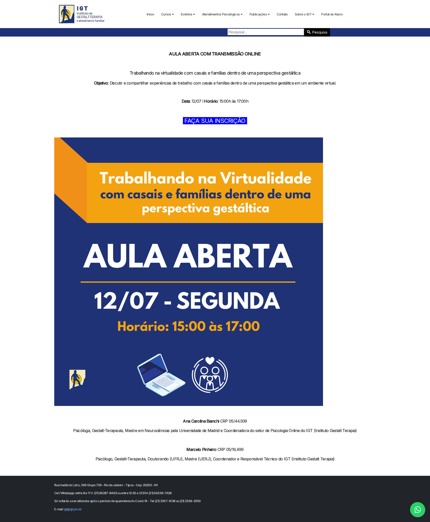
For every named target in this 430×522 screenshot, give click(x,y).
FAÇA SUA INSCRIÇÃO (215, 120)
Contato (282, 14)
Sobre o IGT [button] (303, 14)
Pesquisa (319, 32)
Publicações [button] (258, 14)
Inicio (150, 14)
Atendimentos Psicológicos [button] (221, 14)
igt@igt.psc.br (72, 509)
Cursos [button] (166, 14)
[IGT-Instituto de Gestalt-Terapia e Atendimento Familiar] (82, 13)
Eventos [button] (186, 14)
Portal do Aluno (332, 14)
